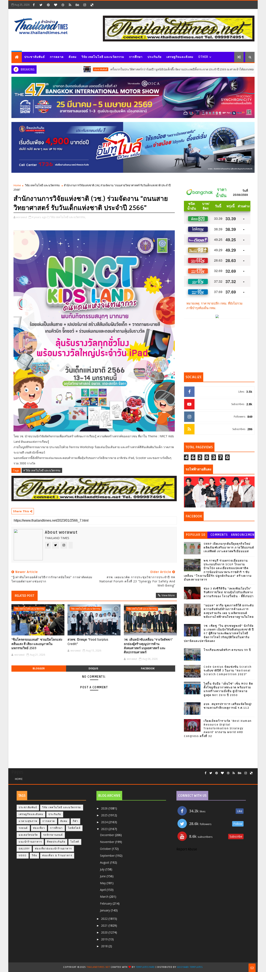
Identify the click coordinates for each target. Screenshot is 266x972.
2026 (104, 808)
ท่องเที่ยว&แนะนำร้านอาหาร (53, 848)
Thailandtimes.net (98, 967)
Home (17, 185)
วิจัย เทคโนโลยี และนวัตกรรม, (68, 217)
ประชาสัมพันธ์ (34, 57)
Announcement (242, 535)
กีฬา (75, 821)
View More (168, 595)
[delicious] (92, 5)
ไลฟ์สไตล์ (74, 828)
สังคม (72, 57)
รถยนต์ (23, 828)
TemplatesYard (145, 967)
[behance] (77, 5)
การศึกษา (136, 57)
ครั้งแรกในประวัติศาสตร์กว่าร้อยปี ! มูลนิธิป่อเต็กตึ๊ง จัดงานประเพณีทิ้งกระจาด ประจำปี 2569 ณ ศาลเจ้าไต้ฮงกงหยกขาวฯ (154, 69)
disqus (93, 668)
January (105, 910)
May (103, 883)
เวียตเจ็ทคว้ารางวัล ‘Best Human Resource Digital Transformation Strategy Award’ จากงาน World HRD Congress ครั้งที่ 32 (218, 728)
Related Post (24, 596)
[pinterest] (48, 5)
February (106, 903)
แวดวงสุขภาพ (253, 69)
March (104, 897)
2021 (104, 925)
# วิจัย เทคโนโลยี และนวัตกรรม (41, 470)
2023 (104, 829)
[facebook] (34, 5)
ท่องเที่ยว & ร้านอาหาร (57, 855)
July (102, 869)
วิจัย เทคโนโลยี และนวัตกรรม (102, 57)
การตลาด (57, 57)
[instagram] (84, 5)
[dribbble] (63, 5)
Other (203, 57)
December (107, 835)
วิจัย (34, 855)
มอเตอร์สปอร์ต (28, 835)
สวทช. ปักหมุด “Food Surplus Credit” (88, 642)
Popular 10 (196, 535)
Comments (219, 535)
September (108, 856)
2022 (104, 919)
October (106, 849)
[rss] (70, 5)
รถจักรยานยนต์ (53, 835)
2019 (104, 939)
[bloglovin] (55, 5)
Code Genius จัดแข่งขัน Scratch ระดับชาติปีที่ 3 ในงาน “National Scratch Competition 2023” (228, 670)
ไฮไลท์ (74, 841)
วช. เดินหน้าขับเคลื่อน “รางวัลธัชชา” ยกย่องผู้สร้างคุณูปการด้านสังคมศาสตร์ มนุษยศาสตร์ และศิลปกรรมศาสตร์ (148, 646)
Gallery (24, 848)
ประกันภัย (154, 57)
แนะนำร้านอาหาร (30, 841)
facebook (148, 668)
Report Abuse (186, 849)
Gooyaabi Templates (190, 967)
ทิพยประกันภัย (56, 841)
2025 (104, 815)
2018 (104, 946)
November (107, 842)
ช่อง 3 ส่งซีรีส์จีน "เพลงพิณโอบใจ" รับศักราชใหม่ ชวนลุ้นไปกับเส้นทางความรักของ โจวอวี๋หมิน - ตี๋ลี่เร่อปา (229, 592)
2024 (104, 822)
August (105, 862)
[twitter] (41, 5)
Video (23, 855)
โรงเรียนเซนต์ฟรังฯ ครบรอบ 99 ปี (227, 650)
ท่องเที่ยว (39, 828)
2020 (104, 932)
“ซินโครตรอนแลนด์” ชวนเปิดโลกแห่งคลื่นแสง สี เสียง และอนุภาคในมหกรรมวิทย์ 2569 (36, 644)
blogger (39, 668)
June (103, 876)
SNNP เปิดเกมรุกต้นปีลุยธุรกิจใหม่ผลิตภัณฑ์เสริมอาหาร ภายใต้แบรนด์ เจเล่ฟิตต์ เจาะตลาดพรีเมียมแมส (229, 547)
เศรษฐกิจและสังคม (179, 57)
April (103, 890)
